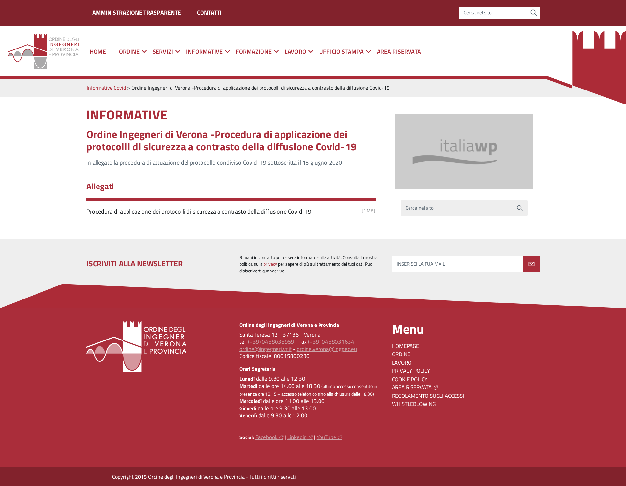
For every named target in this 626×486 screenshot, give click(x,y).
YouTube (326, 437)
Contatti (209, 12)
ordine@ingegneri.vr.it (265, 349)
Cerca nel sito (478, 13)
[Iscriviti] (531, 264)
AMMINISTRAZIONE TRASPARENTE (136, 12)
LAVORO (401, 362)
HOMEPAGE (405, 346)
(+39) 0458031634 (331, 342)
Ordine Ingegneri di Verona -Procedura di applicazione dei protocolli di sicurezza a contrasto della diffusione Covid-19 (221, 140)
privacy (270, 264)
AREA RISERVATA (399, 51)
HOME (98, 51)
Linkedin (297, 437)
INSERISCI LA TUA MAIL (421, 264)
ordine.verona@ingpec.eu (327, 349)
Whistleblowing (414, 404)
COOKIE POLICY (409, 379)
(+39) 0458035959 (271, 342)
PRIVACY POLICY (411, 371)
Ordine (401, 354)
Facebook (266, 437)
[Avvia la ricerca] (534, 13)
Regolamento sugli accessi (428, 396)
